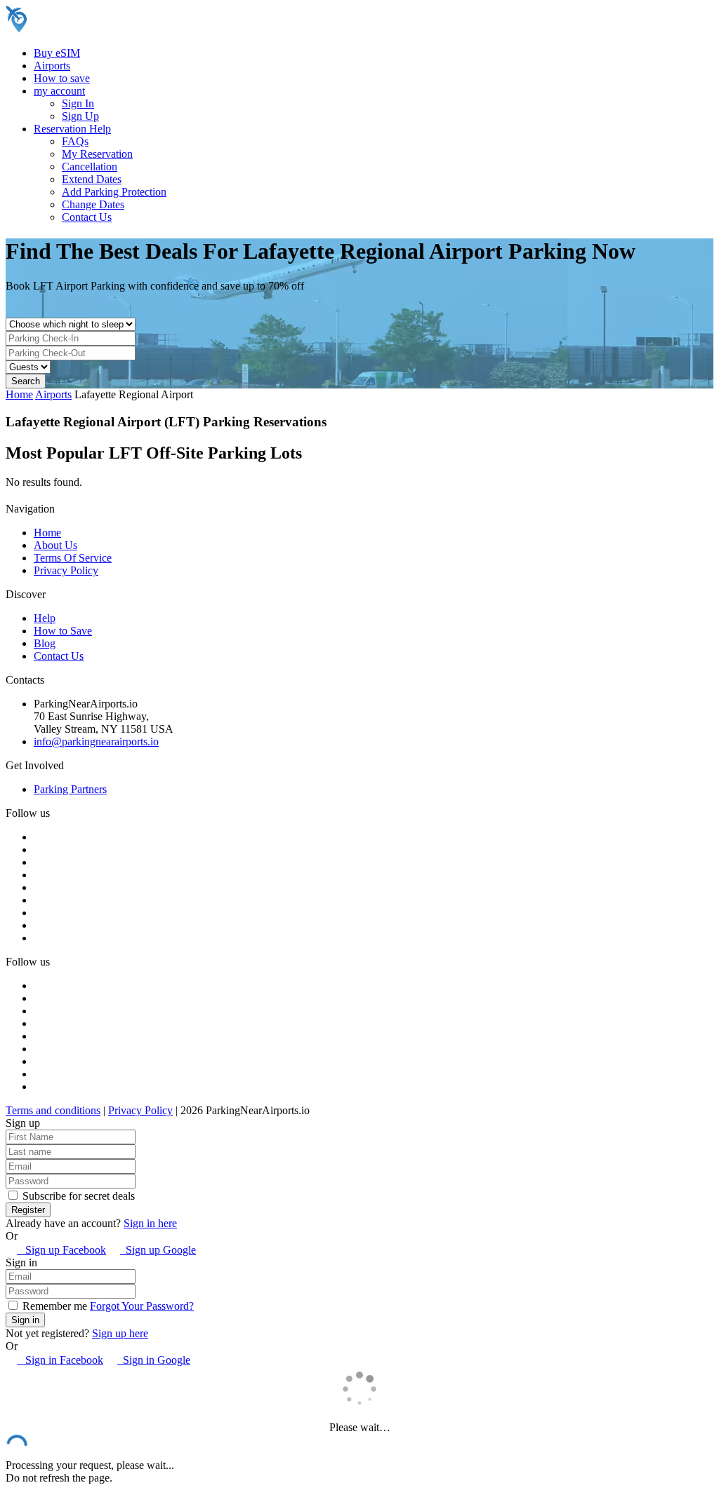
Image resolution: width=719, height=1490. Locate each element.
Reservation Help (72, 129)
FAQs (75, 141)
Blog (44, 643)
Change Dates (93, 204)
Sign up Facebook (61, 1250)
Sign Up (80, 116)
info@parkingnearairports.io (96, 741)
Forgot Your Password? (142, 1306)
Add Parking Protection (114, 192)
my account (59, 91)
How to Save (63, 631)
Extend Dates (91, 179)
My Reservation (97, 154)
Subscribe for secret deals (77, 1196)
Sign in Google (153, 1360)
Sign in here (150, 1223)
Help (44, 618)
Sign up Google (158, 1250)
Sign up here (120, 1333)
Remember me (53, 1306)
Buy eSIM (57, 53)
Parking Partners (70, 789)
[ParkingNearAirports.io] (95, 29)
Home (19, 394)
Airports (52, 66)
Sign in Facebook (60, 1360)
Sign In (78, 103)
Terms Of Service (73, 558)
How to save (62, 78)
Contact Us (87, 217)
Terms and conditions (53, 1110)
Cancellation (89, 166)
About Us (55, 545)
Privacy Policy (66, 570)
